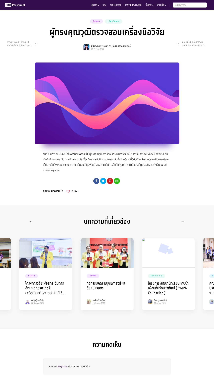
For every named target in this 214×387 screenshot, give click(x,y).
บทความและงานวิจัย (133, 5)
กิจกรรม (96, 21)
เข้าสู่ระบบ (63, 366)
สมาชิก (94, 5)
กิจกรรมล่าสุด (115, 5)
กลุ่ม (104, 5)
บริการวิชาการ (113, 21)
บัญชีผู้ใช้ (160, 5)
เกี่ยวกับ (148, 5)
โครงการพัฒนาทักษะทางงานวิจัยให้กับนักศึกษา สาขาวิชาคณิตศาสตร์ (19, 44)
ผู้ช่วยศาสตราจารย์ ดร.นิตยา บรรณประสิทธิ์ (111, 46)
